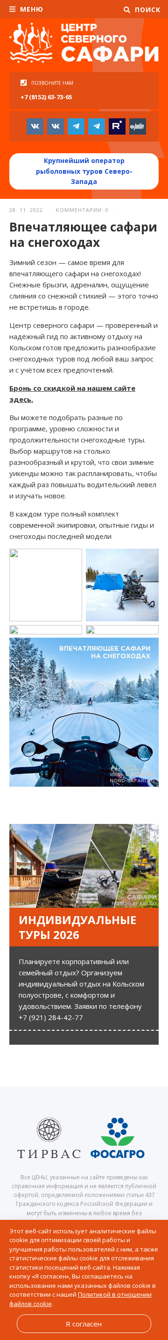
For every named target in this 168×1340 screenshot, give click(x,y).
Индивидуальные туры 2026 (77, 927)
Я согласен (84, 1323)
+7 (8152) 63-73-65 (46, 97)
